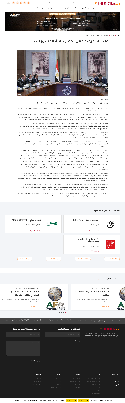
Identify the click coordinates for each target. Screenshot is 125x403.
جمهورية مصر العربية (102, 35)
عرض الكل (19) (110, 258)
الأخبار (84, 8)
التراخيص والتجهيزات (55, 387)
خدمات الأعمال (90, 35)
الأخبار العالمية (96, 384)
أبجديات (76, 8)
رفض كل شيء (83, 400)
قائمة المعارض (37, 381)
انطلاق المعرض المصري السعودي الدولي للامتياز (72, 321)
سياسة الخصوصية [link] (106, 400)
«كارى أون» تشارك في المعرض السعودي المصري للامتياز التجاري (104, 321)
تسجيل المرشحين (36, 384)
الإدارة (59, 381)
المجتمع (35, 8)
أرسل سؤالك (36, 361)
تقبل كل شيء (71, 400)
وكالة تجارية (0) (52, 258)
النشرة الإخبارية (37, 378)
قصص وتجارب (96, 393)
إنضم (78, 341)
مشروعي (67, 8)
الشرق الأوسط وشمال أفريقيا (92, 381)
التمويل (59, 384)
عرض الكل (103, 280)
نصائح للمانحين (76, 384)
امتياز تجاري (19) (81, 258)
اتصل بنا (43, 8)
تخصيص (94, 400)
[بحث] (50, 3)
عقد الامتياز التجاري (75, 387)
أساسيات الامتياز (75, 378)
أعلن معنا (58, 8)
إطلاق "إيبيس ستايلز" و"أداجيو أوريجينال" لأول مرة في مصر (39, 321)
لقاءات (98, 387)
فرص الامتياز (92, 8)
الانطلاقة (58, 378)
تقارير (98, 390)
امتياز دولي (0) (23, 258)
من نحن (50, 8)
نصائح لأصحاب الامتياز (74, 381)
